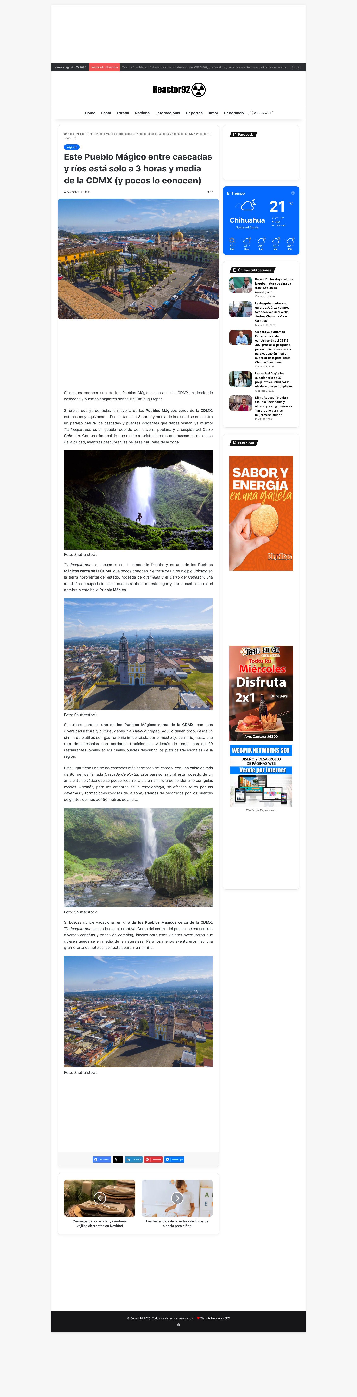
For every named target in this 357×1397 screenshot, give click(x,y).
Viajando (81, 133)
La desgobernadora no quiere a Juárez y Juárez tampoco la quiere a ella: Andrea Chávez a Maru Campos (272, 311)
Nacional (143, 113)
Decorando (234, 113)
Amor (213, 113)
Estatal (123, 113)
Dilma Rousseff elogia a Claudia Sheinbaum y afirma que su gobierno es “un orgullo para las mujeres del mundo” (194, 67)
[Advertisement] (178, 34)
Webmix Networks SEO (215, 1318)
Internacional (168, 113)
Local (106, 113)
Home (90, 113)
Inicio (70, 133)
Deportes (194, 113)
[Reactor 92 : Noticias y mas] (178, 89)
